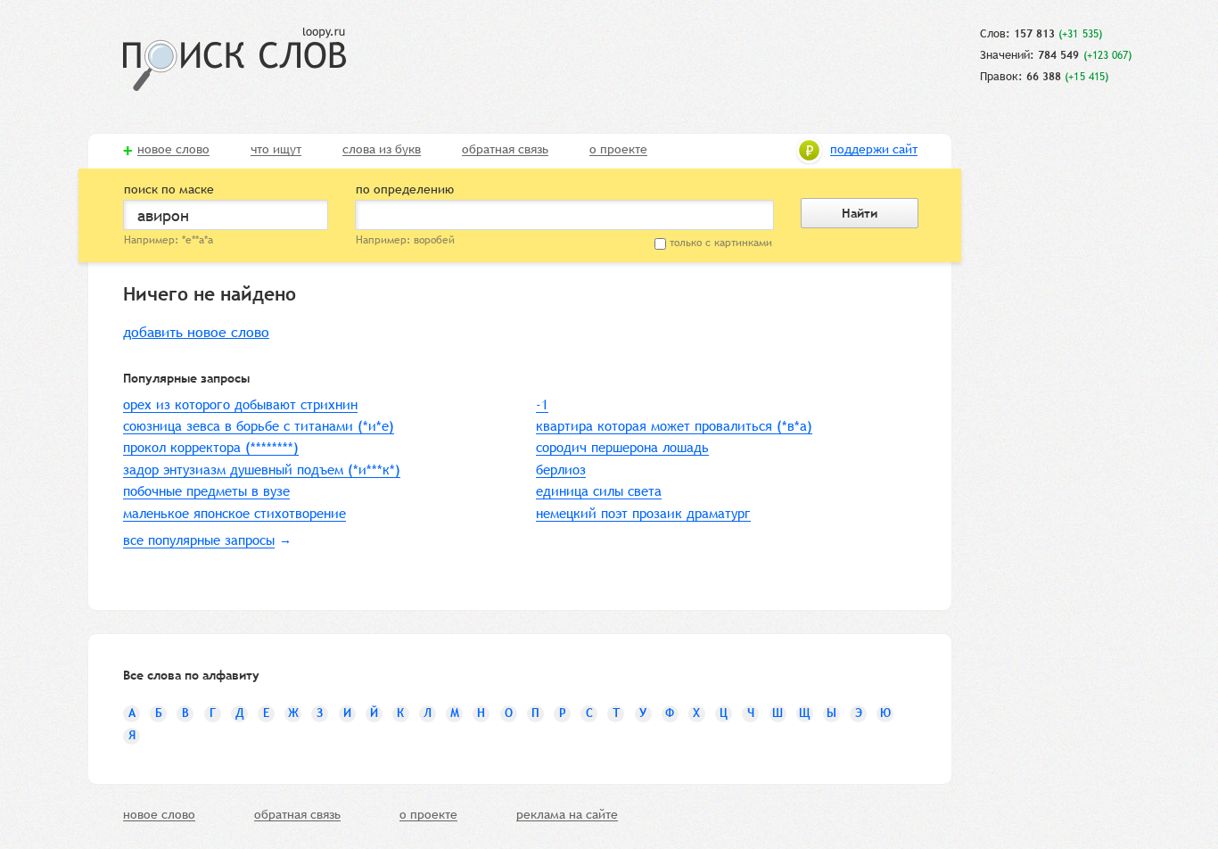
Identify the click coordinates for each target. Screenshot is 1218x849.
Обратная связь (505, 150)
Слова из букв (381, 150)
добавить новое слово (196, 332)
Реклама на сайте (567, 815)
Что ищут (276, 150)
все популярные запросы (199, 540)
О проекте (618, 150)
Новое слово (173, 150)
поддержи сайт (874, 150)
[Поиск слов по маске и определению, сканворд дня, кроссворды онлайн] (234, 59)
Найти (859, 213)
